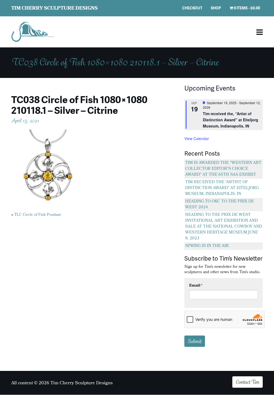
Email (196, 286)
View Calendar (196, 138)
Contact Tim (247, 382)
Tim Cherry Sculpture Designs (54, 9)
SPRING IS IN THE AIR (207, 246)
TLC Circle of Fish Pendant (37, 215)
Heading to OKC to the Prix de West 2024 (219, 204)
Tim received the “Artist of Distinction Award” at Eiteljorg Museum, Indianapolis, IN (222, 188)
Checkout (192, 7)
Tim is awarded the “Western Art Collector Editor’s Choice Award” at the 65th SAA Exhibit (223, 169)
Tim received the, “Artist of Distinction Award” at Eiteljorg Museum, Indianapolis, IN (230, 119)
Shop (216, 7)
